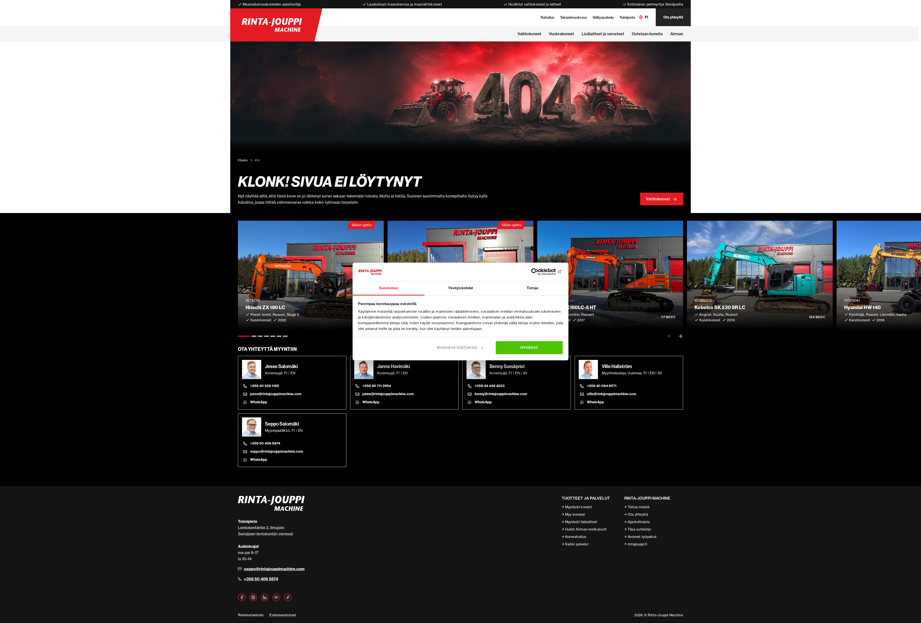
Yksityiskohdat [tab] (460, 288)
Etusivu (243, 160)
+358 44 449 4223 (490, 386)
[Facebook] (242, 597)
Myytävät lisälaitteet (581, 522)
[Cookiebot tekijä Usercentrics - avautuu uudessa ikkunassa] (542, 272)
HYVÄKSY (529, 348)
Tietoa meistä (639, 507)
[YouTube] (276, 597)
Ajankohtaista (639, 522)
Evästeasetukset (282, 615)
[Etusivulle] (272, 25)
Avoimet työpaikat (642, 537)
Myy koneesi (575, 514)
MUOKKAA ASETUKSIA (457, 348)
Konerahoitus (575, 537)
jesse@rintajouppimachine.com (275, 394)
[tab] (244, 336)
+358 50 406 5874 (265, 443)
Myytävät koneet (578, 507)
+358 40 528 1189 (264, 386)
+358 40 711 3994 (376, 386)
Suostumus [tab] (388, 288)
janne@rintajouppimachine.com (388, 394)
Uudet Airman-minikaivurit (586, 529)
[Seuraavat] (680, 336)
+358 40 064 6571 (601, 386)
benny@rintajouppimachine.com (501, 394)
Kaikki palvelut (577, 544)
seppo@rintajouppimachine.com (276, 451)
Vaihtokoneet (658, 198)
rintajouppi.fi (637, 544)
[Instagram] (253, 597)
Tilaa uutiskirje (639, 529)
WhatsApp (258, 402)
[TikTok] (288, 597)
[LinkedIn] (265, 597)
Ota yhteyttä (673, 17)
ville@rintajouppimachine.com (611, 394)
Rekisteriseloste (251, 615)
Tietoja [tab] (532, 288)
